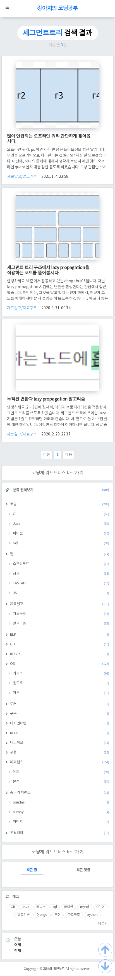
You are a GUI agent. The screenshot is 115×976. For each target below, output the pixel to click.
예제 (61, 772)
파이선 (61, 533)
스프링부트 (61, 564)
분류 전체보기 (60, 490)
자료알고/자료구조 (22, 308)
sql (54, 907)
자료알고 (59, 604)
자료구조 (61, 614)
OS (59, 664)
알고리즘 (61, 624)
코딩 (59, 504)
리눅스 (61, 673)
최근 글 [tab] (32, 870)
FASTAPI (61, 583)
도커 (59, 704)
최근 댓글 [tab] (83, 870)
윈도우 (61, 683)
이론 (61, 693)
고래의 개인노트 (54, 969)
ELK (59, 635)
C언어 (100, 907)
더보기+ (103, 923)
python (92, 915)
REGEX (59, 654)
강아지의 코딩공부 (57, 8)
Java (61, 524)
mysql (84, 907)
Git (13, 907)
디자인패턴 (59, 723)
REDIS (59, 733)
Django (42, 915)
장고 (61, 574)
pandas (61, 802)
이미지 (61, 822)
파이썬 (68, 907)
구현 (59, 753)
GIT (59, 644)
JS (61, 593)
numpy (61, 812)
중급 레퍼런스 (59, 793)
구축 (59, 714)
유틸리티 (59, 833)
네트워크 (59, 743)
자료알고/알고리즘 (22, 176)
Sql (61, 543)
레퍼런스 (59, 762)
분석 (61, 782)
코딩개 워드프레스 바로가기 (57, 472)
